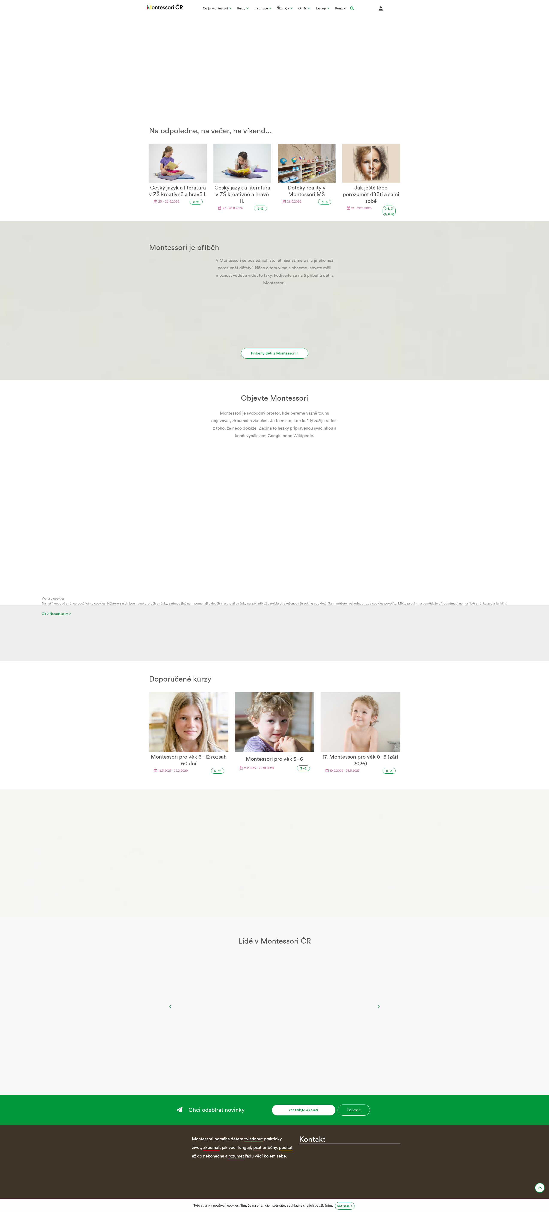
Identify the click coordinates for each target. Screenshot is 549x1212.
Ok (44, 613)
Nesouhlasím (59, 613)
